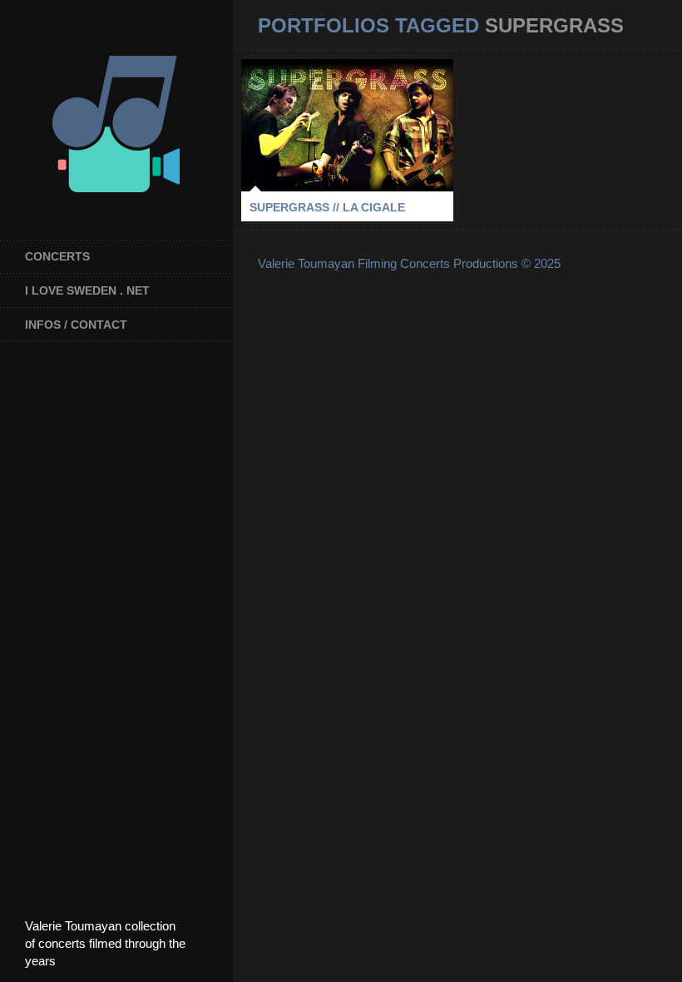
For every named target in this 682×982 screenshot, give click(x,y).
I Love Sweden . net (87, 290)
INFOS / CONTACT (76, 324)
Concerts (57, 256)
